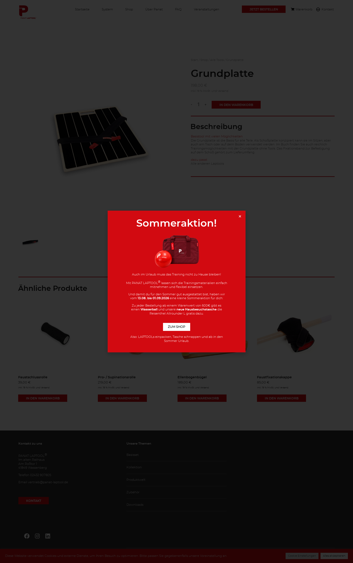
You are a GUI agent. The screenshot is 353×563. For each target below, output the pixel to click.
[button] (239, 216)
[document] (176, 281)
